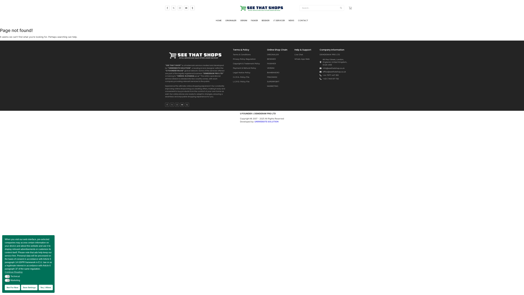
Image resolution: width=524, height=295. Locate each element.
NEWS (291, 20)
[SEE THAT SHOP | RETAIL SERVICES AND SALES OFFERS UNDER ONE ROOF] (196, 55)
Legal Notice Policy (241, 72)
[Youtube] (186, 8)
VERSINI (243, 20)
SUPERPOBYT (273, 81)
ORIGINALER (230, 20)
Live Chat (298, 54)
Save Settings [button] (29, 287)
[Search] (341, 8)
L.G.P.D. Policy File (241, 81)
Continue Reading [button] (14, 272)
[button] (7, 276)
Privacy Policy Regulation (244, 59)
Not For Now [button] (12, 287)
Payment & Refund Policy (244, 68)
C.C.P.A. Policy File (241, 77)
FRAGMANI (272, 77)
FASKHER (271, 63)
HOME (218, 20)
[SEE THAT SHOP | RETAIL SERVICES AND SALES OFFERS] (262, 7)
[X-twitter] (173, 8)
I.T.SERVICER (279, 20)
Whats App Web (302, 59)
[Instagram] (180, 8)
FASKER (254, 20)
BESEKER (266, 20)
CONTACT (303, 20)
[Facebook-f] (167, 8)
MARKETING (272, 86)
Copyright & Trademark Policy (246, 63)
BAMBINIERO (273, 72)
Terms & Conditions (242, 54)
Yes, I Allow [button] (45, 287)
